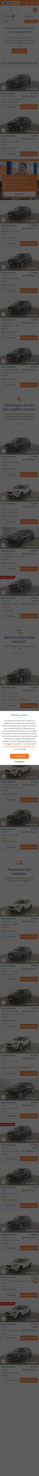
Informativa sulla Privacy (13, 746)
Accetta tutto (19, 756)
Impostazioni (19, 761)
